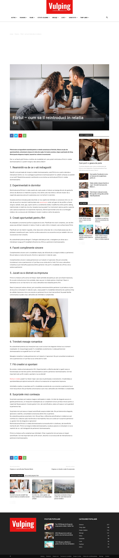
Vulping (42, 556)
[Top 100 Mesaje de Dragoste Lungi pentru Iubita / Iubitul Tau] (49, 526)
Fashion (22, 17)
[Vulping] (59, 7)
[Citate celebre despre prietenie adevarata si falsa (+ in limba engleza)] (102, 229)
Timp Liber (83, 17)
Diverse (17, 34)
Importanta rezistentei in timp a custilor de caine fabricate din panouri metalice (62, 496)
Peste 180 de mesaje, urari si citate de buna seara (85, 220)
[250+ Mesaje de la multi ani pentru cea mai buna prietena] (49, 535)
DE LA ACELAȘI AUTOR (32, 475)
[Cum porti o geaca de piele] (94, 150)
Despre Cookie (77, 556)
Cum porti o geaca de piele (90, 163)
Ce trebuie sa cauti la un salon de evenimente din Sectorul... (102, 220)
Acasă (11, 34)
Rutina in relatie (15, 379)
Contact (107, 556)
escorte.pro (43, 202)
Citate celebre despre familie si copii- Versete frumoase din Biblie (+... (99, 185)
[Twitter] (16, 135)
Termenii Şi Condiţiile (65, 556)
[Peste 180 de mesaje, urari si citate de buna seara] (86, 212)
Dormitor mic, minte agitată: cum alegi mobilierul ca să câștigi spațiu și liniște (41, 496)
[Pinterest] (20, 135)
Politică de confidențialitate (90, 556)
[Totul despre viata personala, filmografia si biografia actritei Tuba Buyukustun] (83, 194)
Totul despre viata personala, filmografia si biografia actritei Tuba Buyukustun (99, 193)
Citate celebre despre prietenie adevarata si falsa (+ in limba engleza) (102, 237)
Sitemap (101, 556)
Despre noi (56, 556)
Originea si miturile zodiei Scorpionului (63, 469)
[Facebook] (12, 135)
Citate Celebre (43, 17)
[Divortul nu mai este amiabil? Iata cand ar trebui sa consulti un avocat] (20, 486)
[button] (107, 18)
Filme (31, 17)
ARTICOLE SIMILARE (17, 475)
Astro (13, 17)
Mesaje (54, 17)
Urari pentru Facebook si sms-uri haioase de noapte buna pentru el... (99, 176)
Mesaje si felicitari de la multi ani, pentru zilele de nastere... (86, 237)
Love (63, 17)
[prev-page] (11, 502)
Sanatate (72, 17)
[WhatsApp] (24, 135)
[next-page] (14, 502)
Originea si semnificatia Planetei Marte (21, 469)
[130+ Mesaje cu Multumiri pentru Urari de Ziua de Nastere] (49, 544)
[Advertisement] (59, 28)
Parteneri (48, 556)
